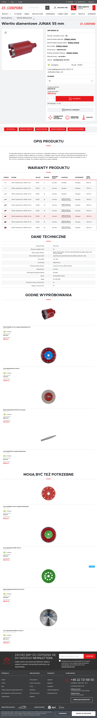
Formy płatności (33, 679)
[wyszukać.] (47, 8)
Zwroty (31, 686)
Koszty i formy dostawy (35, 683)
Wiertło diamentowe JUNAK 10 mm (21, 194)
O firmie (4, 2)
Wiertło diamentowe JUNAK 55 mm (21, 216)
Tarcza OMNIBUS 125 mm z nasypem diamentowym (16, 506)
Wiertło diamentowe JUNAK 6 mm (21, 182)
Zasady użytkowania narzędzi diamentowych (12, 689)
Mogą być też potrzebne (76, 129)
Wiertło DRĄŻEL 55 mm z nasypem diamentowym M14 (16, 327)
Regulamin (32, 696)
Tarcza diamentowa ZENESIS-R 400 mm (13, 630)
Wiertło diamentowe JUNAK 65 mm (21, 222)
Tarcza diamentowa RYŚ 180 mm (11, 368)
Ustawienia (63, 713)
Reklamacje (32, 689)
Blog (12, 2)
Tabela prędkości (6, 696)
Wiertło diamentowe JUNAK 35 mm (21, 205)
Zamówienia (50, 686)
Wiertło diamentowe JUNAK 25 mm (21, 199)
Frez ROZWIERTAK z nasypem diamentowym (14, 451)
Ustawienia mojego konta (53, 689)
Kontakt (20, 2)
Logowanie (50, 679)
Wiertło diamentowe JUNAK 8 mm (21, 188)
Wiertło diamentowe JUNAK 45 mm (21, 210)
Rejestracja (50, 683)
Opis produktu (10, 129)
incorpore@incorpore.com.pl (77, 686)
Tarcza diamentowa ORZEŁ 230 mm (12, 547)
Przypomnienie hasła (52, 693)
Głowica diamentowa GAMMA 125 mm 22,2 (13, 589)
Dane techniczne (41, 129)
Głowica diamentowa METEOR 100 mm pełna (14, 409)
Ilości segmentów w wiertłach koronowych (12, 693)
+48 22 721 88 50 (82, 679)
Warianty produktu (26, 129)
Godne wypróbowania (58, 129)
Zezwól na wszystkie (83, 713)
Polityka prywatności (35, 693)
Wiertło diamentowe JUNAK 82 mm (21, 227)
